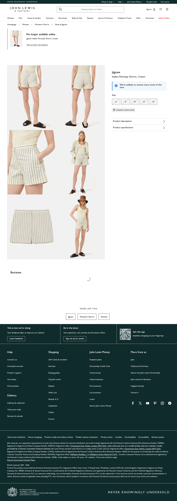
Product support (14, 373)
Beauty (90, 18)
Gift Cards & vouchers (57, 359)
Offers (51, 412)
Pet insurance (95, 386)
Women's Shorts (42, 24)
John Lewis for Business (141, 379)
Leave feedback (16, 338)
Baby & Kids (77, 18)
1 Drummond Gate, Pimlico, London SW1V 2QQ (88, 446)
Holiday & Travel (124, 18)
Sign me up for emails (75, 338)
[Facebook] (132, 404)
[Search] (60, 9)
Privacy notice (106, 437)
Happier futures (137, 386)
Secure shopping (35, 437)
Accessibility (143, 437)
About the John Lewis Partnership (145, 373)
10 (133, 102)
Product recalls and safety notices (58, 437)
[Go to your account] (154, 9)
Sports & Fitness (105, 18)
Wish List (52, 392)
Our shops (11, 379)
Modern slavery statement (87, 437)
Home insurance (96, 379)
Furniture (50, 18)
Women (10, 18)
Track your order (14, 409)
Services (51, 366)
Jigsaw (70, 317)
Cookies (118, 437)
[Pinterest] (155, 404)
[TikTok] (169, 404)
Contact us (12, 359)
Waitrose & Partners (139, 366)
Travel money (95, 373)
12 (142, 102)
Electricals (62, 18)
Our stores (165, 2)
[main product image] (18, 39)
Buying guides (54, 373)
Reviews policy (157, 437)
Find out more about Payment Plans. (21, 460)
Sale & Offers (164, 18)
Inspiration (52, 405)
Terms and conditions (16, 437)
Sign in (149, 9)
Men (20, 18)
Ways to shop (107, 2)
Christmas (149, 18)
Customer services (15, 366)
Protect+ (135, 392)
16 (151, 102)
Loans (92, 399)
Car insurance (95, 392)
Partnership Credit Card (100, 366)
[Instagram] (162, 404)
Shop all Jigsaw (61, 24)
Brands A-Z (53, 399)
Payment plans (96, 359)
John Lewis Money (134, 2)
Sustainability (130, 437)
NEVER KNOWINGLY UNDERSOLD (22, 2)
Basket (51, 386)
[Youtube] (147, 404)
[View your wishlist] (160, 9)
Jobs (132, 359)
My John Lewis (151, 2)
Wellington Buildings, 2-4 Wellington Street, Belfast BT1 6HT (94, 454)
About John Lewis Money (100, 405)
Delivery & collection (16, 403)
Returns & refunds (15, 416)
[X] (140, 404)
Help (120, 2)
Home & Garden (34, 18)
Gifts (138, 18)
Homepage (11, 24)
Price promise (13, 386)
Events (51, 419)
